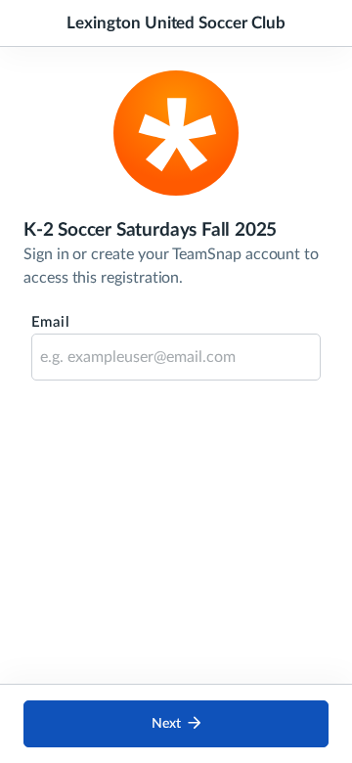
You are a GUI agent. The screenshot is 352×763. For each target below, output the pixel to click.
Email (50, 322)
